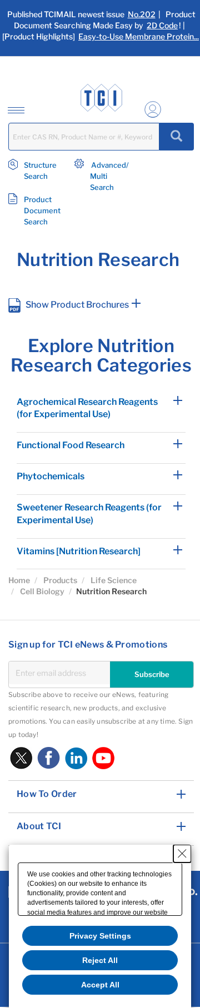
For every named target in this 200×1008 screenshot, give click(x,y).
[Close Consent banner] (182, 853)
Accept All (100, 984)
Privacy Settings (100, 935)
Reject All (100, 960)
